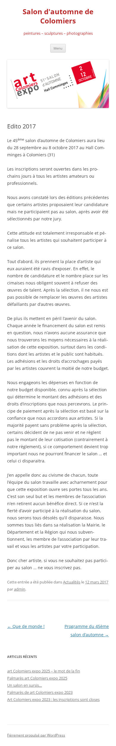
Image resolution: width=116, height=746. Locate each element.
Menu (58, 48)
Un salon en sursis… (24, 685)
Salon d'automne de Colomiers (58, 16)
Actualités (71, 582)
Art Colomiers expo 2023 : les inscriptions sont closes (53, 699)
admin (19, 589)
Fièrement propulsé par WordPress (36, 735)
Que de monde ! (26, 626)
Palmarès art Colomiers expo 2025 (37, 678)
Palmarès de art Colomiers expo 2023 (40, 692)
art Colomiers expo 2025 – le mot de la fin (43, 671)
